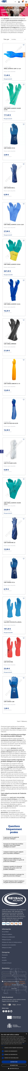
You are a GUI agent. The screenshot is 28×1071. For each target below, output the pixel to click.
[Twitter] (6, 1011)
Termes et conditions (7, 934)
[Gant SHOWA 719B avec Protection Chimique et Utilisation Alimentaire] (14, 687)
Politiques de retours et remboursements (12, 942)
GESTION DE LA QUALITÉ (16, 923)
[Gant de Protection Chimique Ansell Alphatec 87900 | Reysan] (14, 250)
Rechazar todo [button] (14, 1065)
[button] (14, 1068)
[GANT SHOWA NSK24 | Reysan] (14, 173)
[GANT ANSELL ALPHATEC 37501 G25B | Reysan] (14, 212)
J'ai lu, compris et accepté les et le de (14, 983)
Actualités (4, 960)
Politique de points (6, 939)
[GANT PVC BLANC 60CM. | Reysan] (14, 449)
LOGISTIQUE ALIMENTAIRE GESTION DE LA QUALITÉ (8, 923)
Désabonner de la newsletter (9, 945)
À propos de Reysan (6, 963)
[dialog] (14, 1051)
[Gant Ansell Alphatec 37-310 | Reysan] (14, 54)
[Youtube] (11, 1011)
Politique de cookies (6, 947)
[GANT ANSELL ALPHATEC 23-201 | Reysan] (14, 290)
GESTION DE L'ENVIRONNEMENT (20, 923)
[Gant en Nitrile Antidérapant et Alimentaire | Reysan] (14, 647)
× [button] (26, 1033)
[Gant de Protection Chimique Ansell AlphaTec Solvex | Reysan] (14, 488)
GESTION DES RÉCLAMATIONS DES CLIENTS (12, 923)
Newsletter (6, 968)
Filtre (2, 452)
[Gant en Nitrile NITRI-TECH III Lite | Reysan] (14, 608)
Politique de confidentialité (8, 937)
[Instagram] (8, 1011)
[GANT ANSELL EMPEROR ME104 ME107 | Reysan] (14, 329)
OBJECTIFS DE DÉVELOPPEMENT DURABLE (4, 923)
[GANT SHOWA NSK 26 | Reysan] (14, 528)
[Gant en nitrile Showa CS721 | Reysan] (14, 568)
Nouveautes (5, 955)
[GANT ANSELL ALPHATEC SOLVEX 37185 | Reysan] (14, 94)
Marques (4, 957)
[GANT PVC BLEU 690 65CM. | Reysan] (14, 409)
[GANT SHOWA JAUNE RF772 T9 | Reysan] (14, 369)
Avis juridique (5, 931)
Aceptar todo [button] (14, 1061)
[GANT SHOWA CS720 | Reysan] (14, 134)
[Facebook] (3, 1011)
